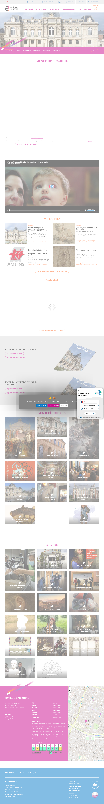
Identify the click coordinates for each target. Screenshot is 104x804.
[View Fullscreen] (70, 694)
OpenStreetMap (101, 760)
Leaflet (95, 760)
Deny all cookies (54, 405)
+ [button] (69, 688)
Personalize (64, 405)
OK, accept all (42, 405)
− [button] (69, 690)
